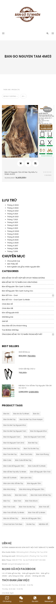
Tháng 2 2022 (12, 208)
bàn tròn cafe (9, 507)
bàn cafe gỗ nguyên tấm (14, 466)
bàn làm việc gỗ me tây (13, 483)
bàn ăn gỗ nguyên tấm (31, 518)
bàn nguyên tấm (34, 483)
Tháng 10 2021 (12, 216)
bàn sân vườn (21, 495)
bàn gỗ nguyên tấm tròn (40, 472)
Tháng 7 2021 (12, 219)
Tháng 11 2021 (12, 213)
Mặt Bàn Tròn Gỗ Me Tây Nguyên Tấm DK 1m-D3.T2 (35, 386)
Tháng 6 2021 (12, 222)
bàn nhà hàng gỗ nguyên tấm (31, 489)
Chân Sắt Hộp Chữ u (27, 369)
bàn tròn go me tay (27, 507)
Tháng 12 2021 (12, 211)
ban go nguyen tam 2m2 (14, 443)
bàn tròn (17, 501)
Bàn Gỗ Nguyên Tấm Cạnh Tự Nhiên (16, 286)
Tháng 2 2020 (12, 242)
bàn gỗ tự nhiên (10, 478)
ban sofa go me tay (12, 448)
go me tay (30, 524)
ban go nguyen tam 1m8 (34, 437)
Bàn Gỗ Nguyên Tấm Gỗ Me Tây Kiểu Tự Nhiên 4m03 (21, 173)
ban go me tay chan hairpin (31, 419)
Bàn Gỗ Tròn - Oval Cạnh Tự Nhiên (16, 299)
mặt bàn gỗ (43, 524)
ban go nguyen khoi (38, 431)
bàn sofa (7, 495)
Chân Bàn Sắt (7, 308)
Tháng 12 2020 (13, 231)
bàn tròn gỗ (44, 507)
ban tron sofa (26, 454)
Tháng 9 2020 (12, 240)
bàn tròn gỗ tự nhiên (36, 512)
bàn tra (7, 501)
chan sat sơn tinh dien (13, 524)
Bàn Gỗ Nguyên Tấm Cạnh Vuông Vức (17, 291)
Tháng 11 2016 (12, 248)
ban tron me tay (10, 454)
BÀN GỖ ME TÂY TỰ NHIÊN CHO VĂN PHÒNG (19, 282)
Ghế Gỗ (5, 321)
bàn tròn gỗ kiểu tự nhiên (14, 512)
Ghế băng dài (7, 317)
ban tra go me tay (31, 448)
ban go (36, 414)
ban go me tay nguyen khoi (15, 425)
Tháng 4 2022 (13, 205)
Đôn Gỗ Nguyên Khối (10, 312)
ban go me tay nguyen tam (15, 431)
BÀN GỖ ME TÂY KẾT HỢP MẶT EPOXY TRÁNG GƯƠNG (23, 278)
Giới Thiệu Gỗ (12, 264)
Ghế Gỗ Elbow (24, 352)
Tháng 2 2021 (12, 228)
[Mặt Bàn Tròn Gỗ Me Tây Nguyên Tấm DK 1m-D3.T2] (8, 390)
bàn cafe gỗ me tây (23, 460)
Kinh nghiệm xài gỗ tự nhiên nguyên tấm (23, 266)
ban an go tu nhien (21, 414)
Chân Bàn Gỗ (7, 304)
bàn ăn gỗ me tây (11, 518)
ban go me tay (9, 419)
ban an (6, 414)
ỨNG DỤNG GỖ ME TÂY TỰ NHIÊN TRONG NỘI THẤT (22, 334)
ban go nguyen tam (12, 437)
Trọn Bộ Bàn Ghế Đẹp (10, 330)
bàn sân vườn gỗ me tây (41, 495)
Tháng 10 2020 (13, 237)
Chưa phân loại (13, 261)
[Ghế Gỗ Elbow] (8, 357)
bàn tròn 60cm (31, 501)
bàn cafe (7, 460)
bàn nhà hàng (9, 489)
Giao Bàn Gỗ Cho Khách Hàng (14, 325)
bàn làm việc (26, 478)
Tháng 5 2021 (12, 225)
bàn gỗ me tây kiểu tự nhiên (15, 472)
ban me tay (33, 443)
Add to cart (20, 163)
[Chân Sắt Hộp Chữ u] (8, 374)
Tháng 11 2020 (12, 234)
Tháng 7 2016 (12, 251)
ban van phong (42, 454)
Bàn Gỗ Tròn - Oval (10, 295)
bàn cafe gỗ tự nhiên (37, 466)
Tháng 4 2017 (12, 245)
